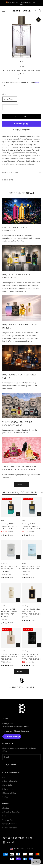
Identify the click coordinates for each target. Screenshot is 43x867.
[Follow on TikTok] (13, 842)
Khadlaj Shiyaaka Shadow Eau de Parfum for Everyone (31, 656)
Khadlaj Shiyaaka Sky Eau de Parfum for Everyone (31, 568)
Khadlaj (4, 520)
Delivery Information (10, 781)
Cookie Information (9, 828)
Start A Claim (7, 785)
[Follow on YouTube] (8, 842)
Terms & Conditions (9, 824)
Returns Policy (7, 789)
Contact (5, 797)
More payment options (21, 130)
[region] (21, 684)
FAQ (3, 777)
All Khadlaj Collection (20, 492)
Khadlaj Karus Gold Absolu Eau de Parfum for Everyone (31, 611)
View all (21, 484)
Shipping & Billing (9, 793)
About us (5, 808)
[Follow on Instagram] (4, 842)
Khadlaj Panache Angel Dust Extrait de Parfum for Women (10, 613)
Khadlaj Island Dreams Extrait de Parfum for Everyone (31, 526)
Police (21, 67)
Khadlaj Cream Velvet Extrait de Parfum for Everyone (11, 656)
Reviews (5, 816)
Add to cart (21, 116)
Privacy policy (7, 820)
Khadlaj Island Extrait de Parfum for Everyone (9, 526)
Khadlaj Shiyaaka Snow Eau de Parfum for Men (10, 568)
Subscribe (11, 765)
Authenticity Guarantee (11, 812)
